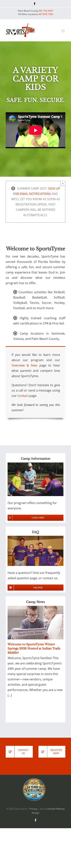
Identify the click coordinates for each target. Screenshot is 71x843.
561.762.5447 (46, 10)
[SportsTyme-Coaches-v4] (35, 537)
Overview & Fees (24, 365)
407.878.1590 (46, 14)
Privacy (33, 808)
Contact (23, 396)
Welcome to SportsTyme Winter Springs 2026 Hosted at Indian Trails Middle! (34, 648)
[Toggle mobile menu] (63, 31)
